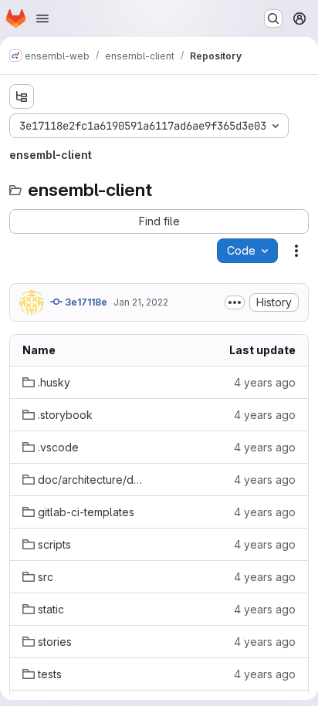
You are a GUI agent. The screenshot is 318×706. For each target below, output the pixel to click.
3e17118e (85, 302)
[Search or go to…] (273, 18)
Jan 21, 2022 (140, 302)
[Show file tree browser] (21, 96)
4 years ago (265, 382)
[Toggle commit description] (235, 302)
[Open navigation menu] (42, 18)
